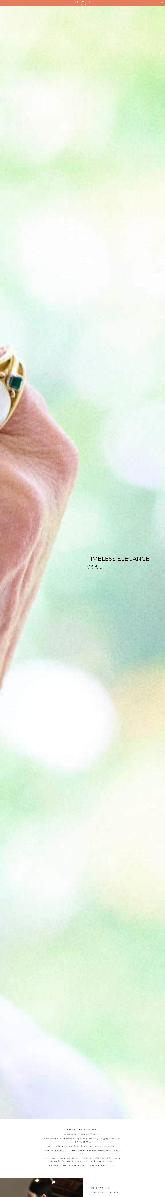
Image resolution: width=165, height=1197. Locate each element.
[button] (161, 2)
